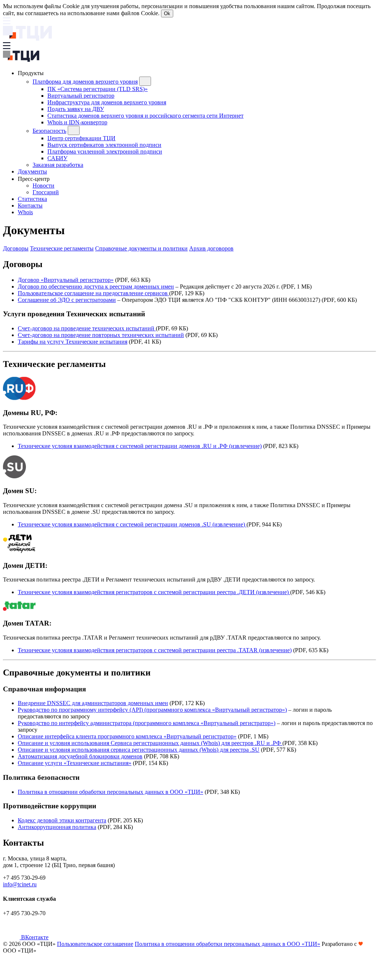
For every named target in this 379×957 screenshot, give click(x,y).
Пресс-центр (34, 179)
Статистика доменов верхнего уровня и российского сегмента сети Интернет (145, 115)
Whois (25, 212)
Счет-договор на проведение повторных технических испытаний (101, 335)
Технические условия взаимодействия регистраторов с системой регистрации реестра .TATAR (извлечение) (155, 650)
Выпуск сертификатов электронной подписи (104, 145)
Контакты (30, 205)
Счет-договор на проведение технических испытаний (87, 328)
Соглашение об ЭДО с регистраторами (67, 300)
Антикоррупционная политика (57, 827)
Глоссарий (46, 192)
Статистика (32, 199)
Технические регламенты (62, 248)
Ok (167, 13)
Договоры (15, 248)
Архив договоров (211, 248)
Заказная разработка (58, 165)
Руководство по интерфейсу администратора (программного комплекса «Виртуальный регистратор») (146, 723)
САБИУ (57, 158)
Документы (32, 171)
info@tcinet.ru (20, 884)
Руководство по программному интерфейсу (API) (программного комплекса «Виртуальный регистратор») (152, 710)
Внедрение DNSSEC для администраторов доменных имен (93, 703)
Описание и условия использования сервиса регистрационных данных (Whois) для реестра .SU (138, 750)
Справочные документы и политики (141, 248)
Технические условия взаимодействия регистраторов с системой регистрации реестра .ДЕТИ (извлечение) (154, 592)
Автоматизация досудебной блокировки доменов (80, 756)
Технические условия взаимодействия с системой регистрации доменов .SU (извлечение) (132, 524)
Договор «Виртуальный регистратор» (66, 280)
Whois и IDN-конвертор (77, 122)
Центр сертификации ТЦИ (81, 138)
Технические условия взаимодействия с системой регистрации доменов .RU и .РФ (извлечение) (140, 446)
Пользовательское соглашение (95, 944)
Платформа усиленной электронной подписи (104, 151)
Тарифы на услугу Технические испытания (72, 341)
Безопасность (49, 131)
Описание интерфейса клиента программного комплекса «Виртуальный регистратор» (127, 736)
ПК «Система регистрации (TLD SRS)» (97, 89)
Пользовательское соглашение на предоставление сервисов (93, 293)
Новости (43, 185)
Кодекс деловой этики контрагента (62, 820)
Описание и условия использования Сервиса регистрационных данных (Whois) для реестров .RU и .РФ (150, 743)
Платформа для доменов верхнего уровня (85, 81)
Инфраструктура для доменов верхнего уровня (106, 102)
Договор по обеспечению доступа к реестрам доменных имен (96, 286)
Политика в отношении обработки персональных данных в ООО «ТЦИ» (110, 792)
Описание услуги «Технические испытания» (74, 763)
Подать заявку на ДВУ (75, 109)
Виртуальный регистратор (80, 95)
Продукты (31, 73)
